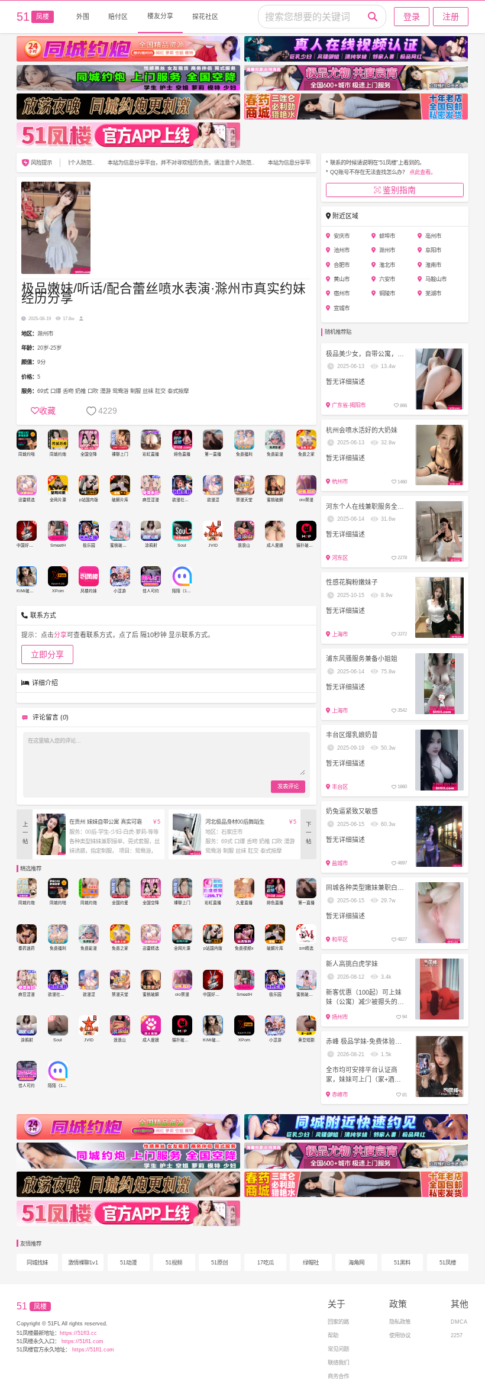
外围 (82, 16)
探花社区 (205, 16)
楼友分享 (160, 16)
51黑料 (402, 1262)
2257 (457, 1335)
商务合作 (338, 1376)
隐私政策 (399, 1321)
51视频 (174, 1262)
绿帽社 (311, 1262)
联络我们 (338, 1362)
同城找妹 (37, 1262)
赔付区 (118, 16)
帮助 (333, 1335)
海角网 (356, 1262)
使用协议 (399, 1335)
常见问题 (338, 1349)
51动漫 (128, 1262)
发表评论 (288, 786)
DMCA (459, 1321)
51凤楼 (447, 1262)
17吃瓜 (265, 1262)
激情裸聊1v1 (83, 1262)
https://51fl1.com (82, 1341)
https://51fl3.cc (78, 1333)
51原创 (219, 1262)
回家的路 (338, 1321)
